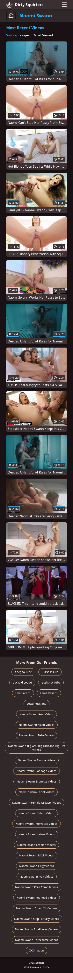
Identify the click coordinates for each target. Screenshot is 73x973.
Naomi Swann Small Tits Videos (36, 908)
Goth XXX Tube (50, 682)
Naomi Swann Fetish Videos (36, 813)
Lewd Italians (49, 693)
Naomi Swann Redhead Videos (36, 897)
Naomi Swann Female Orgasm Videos (36, 802)
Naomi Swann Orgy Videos (36, 866)
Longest (25, 35)
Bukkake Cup (50, 672)
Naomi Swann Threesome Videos (36, 940)
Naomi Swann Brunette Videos (36, 781)
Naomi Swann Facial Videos (36, 792)
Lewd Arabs (23, 693)
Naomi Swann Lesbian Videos (36, 845)
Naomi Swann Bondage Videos (36, 771)
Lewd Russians (36, 703)
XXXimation (36, 950)
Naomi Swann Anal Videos (36, 714)
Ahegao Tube (23, 672)
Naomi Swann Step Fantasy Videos (36, 919)
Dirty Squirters (29, 4)
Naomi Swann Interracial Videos (36, 824)
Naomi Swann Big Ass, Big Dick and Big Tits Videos (36, 748)
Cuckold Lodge (22, 682)
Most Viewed (43, 35)
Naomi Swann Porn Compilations (36, 887)
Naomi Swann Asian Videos (36, 725)
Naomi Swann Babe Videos (36, 735)
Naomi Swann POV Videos (36, 876)
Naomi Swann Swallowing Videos (36, 929)
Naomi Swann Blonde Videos (36, 760)
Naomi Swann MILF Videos (36, 855)
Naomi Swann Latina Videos (36, 834)
